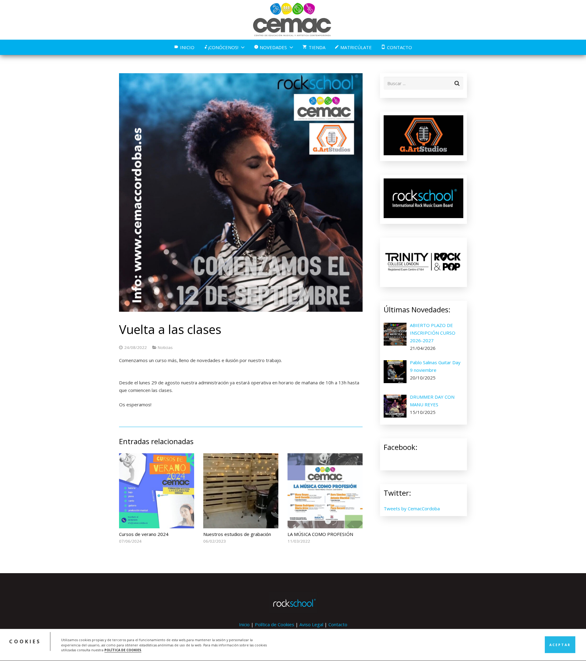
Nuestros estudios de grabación (237, 534)
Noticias (165, 347)
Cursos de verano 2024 (143, 534)
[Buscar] (456, 83)
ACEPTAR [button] (560, 645)
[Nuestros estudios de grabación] (240, 490)
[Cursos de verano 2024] (156, 490)
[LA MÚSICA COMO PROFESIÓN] (325, 490)
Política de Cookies (274, 624)
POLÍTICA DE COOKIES (122, 650)
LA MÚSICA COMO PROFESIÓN (320, 534)
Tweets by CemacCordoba (412, 508)
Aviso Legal (311, 624)
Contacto (337, 624)
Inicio (244, 624)
